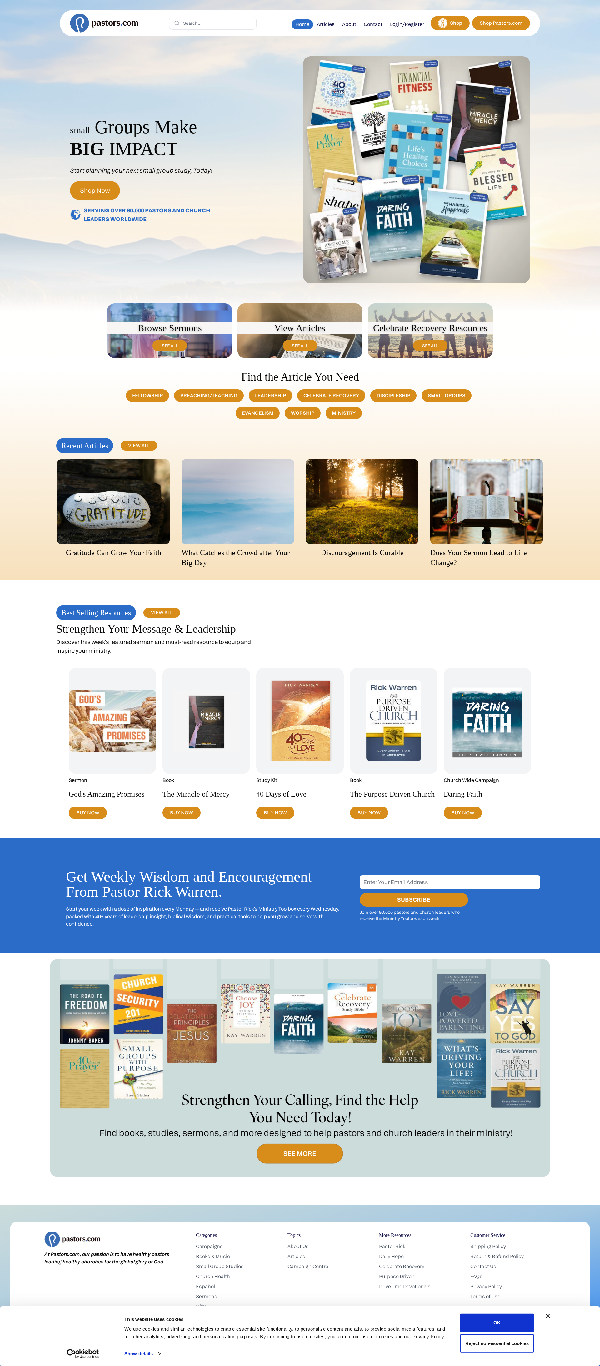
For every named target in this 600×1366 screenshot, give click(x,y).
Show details (138, 1353)
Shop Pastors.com (501, 23)
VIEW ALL (139, 445)
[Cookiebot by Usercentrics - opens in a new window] (83, 1353)
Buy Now (87, 813)
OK (497, 1322)
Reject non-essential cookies (497, 1343)
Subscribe (413, 899)
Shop (456, 23)
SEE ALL (170, 345)
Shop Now (95, 190)
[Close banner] (548, 1316)
